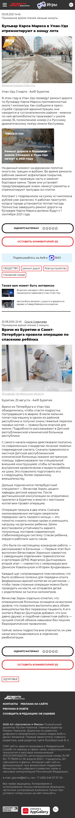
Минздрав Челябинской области (23, 393)
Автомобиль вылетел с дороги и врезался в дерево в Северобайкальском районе (40, 302)
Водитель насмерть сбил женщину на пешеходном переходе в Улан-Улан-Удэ (38, 291)
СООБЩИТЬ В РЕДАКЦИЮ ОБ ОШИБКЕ (29, 713)
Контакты (10, 703)
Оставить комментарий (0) (37, 241)
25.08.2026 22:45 (12, 321)
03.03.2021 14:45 (11, 14)
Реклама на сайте (34, 703)
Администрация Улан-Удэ (18, 85)
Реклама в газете (15, 708)
